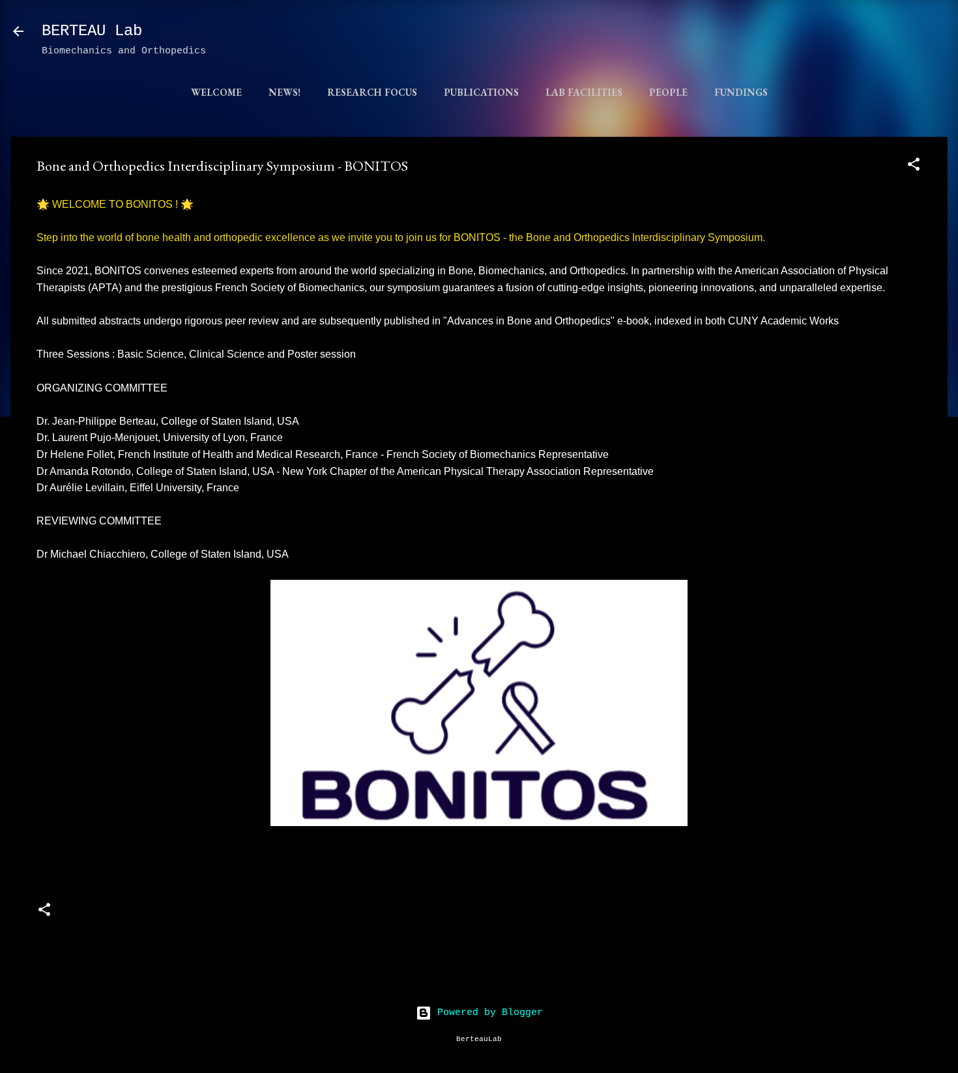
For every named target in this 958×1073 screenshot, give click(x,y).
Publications (481, 92)
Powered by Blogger (487, 1012)
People (668, 92)
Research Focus (372, 92)
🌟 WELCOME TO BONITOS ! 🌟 (115, 204)
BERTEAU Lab (92, 31)
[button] (914, 167)
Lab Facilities (583, 92)
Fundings (741, 92)
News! (284, 92)
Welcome (216, 92)
